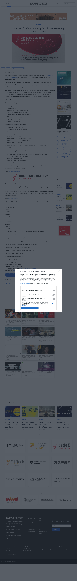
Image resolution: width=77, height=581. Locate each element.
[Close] (59, 271)
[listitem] (38, 288)
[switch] (53, 290)
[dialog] (38, 290)
